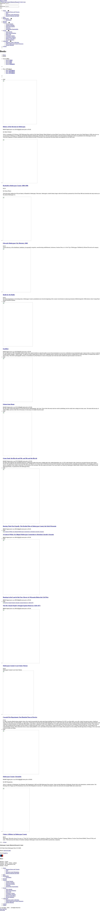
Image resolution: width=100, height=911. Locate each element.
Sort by (9, 60)
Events (4, 888)
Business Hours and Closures (12, 869)
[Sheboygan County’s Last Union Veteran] (21, 663)
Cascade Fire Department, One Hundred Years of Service (20, 717)
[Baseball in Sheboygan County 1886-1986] (20, 182)
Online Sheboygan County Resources (14, 901)
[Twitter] (1, 855)
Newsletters (8, 877)
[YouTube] (2, 855)
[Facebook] (0, 855)
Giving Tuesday (9, 881)
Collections (5, 898)
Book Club (8, 892)
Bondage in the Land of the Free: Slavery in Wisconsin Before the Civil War (25, 597)
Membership (6, 876)
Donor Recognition (10, 884)
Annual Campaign (10, 882)
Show (10, 70)
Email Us (5, 853)
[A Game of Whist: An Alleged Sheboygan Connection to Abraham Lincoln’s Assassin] (23, 531)
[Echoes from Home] (18, 401)
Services (5, 878)
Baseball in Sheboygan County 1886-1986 (15, 185)
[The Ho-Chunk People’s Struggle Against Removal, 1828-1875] (18, 602)
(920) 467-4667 (7, 850)
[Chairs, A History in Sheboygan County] (16, 831)
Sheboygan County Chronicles (12, 776)
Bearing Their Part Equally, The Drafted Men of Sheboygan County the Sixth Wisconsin (29, 526)
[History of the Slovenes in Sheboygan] (20, 123)
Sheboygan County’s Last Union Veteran (15, 665)
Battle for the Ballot (9, 294)
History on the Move (10, 896)
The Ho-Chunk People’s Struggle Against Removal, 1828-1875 (21, 605)
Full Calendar (9, 889)
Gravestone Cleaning (11, 894)
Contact (5, 903)
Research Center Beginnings (12, 872)
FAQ (7, 870)
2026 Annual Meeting (11, 890)
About (4, 868)
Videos (4, 905)
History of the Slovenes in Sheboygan (14, 126)
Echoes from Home (8, 404)
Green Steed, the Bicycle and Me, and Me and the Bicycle (20, 458)
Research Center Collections (12, 899)
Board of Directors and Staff (12, 873)
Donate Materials (10, 902)
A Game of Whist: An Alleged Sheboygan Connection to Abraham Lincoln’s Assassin (28, 534)
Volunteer (8, 885)
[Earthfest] (18, 346)
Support (5, 880)
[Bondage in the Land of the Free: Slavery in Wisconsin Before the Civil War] (21, 594)
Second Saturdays (10, 897)
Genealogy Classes (10, 893)
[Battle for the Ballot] (17, 291)
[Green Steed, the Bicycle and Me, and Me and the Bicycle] (17, 455)
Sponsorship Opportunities (12, 886)
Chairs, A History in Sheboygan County (15, 834)
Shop (4, 874)
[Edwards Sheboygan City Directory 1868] (17, 240)
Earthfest (5, 349)
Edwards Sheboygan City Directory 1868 (15, 243)
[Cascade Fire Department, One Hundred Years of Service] (18, 714)
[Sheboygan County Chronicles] (21, 773)
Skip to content (3, 0)
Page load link (3, 909)
